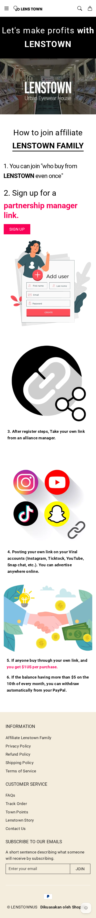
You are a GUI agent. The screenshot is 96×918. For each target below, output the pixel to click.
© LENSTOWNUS (22, 907)
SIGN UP (17, 229)
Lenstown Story (20, 820)
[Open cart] (90, 8)
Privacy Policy (18, 746)
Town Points (17, 812)
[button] (8, 8)
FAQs (10, 795)
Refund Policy (18, 754)
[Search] (80, 8)
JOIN (80, 869)
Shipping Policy (20, 762)
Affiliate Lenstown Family (28, 737)
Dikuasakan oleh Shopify (63, 907)
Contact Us (16, 828)
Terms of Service (21, 771)
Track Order (16, 803)
